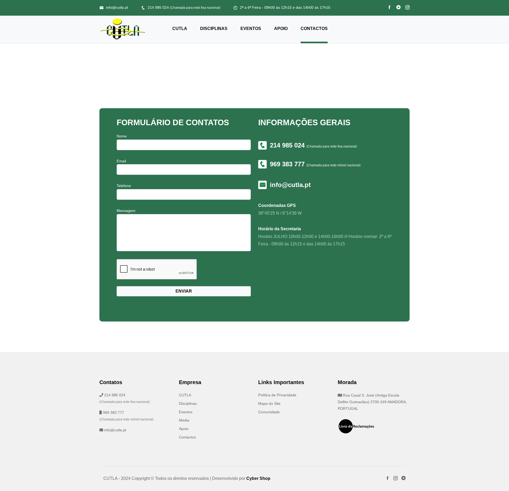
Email (121, 161)
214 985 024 (184, 7)
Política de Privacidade (277, 395)
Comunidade (269, 412)
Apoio (281, 28)
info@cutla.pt (117, 7)
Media (184, 420)
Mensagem (126, 210)
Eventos (250, 28)
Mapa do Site (269, 403)
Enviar (183, 291)
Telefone (124, 186)
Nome (122, 136)
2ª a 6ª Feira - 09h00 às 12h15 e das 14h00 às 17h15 (285, 7)
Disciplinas (213, 28)
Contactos (314, 28)
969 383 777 (288, 164)
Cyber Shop (258, 478)
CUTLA (179, 28)
